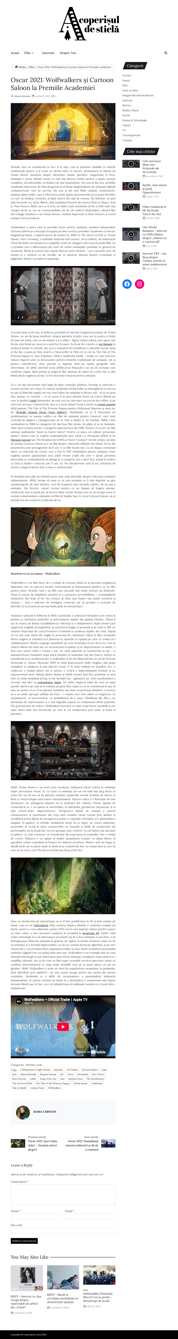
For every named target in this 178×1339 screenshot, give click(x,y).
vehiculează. (41, 925)
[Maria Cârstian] (23, 1113)
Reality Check (130, 110)
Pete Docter (98, 1074)
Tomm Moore (81, 1083)
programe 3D (91, 933)
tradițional (96, 1083)
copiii (33, 400)
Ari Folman (72, 1069)
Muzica (126, 105)
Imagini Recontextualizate (138, 95)
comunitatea (45, 682)
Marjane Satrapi (21, 439)
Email (69, 1211)
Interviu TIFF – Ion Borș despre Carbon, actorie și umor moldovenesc (155, 259)
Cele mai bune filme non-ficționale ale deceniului (152, 166)
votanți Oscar (37, 1088)
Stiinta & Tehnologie (134, 120)
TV (124, 130)
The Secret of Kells (22, 1083)
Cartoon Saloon (90, 1069)
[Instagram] (139, 284)
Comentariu (19, 1181)
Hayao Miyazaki (28, 1074)
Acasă (15, 53)
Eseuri (126, 80)
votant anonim (106, 404)
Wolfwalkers (54, 1088)
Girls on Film (130, 90)
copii (104, 1069)
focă (14, 1074)
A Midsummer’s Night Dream (35, 1069)
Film (27, 53)
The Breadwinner (95, 1078)
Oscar (70, 1074)
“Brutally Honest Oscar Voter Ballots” (41, 412)
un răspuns (106, 344)
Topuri (126, 125)
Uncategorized (131, 135)
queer (57, 682)
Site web (16, 1225)
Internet (48, 53)
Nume (16, 1211)
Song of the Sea (48, 1078)
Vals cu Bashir (19, 1088)
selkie (33, 1078)
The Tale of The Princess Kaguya (53, 1083)
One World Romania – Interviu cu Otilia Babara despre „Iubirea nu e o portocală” (155, 234)
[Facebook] (127, 284)
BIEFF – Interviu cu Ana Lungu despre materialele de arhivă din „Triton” (26, 1302)
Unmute (127, 140)
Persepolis (82, 1074)
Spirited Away (75, 1078)
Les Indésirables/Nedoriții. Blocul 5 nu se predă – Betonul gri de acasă (98, 1295)
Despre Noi (68, 53)
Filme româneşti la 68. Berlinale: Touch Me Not (154, 210)
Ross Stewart (19, 1078)
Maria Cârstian (22, 96)
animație (58, 1069)
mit (62, 1074)
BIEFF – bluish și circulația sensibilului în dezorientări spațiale (62, 1298)
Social (126, 115)
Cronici (30, 1065)
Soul (62, 1078)
